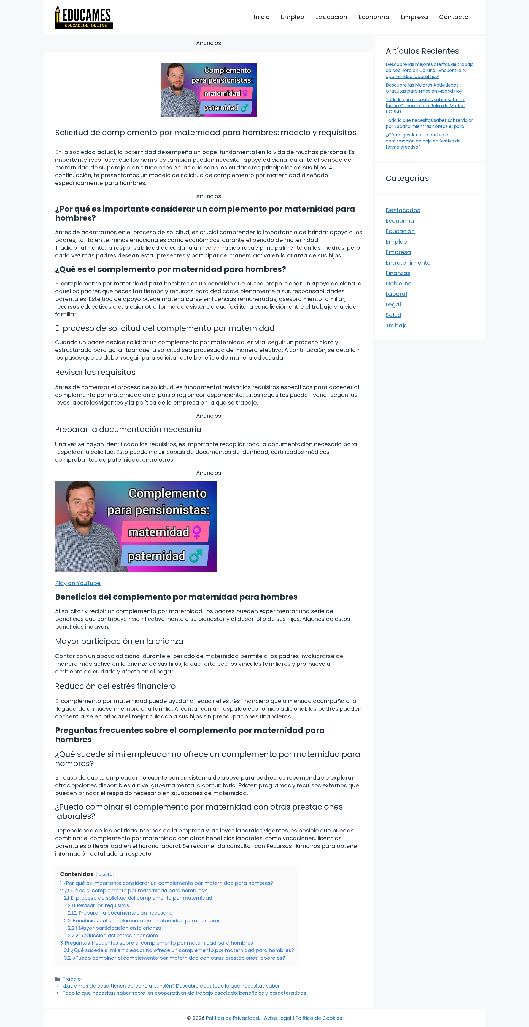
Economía (374, 17)
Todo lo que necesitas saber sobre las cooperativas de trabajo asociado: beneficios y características (184, 993)
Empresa (414, 17)
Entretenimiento (408, 262)
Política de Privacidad (232, 1018)
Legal (393, 304)
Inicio (262, 17)
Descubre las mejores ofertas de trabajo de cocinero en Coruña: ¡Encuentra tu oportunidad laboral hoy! (430, 70)
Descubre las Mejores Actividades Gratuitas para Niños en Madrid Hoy (424, 88)
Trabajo (72, 979)
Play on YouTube (78, 583)
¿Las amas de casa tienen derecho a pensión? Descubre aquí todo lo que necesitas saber (171, 986)
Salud (393, 315)
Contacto (453, 17)
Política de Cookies (318, 1018)
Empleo (292, 17)
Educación (331, 17)
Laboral (396, 294)
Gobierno (399, 283)
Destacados (403, 210)
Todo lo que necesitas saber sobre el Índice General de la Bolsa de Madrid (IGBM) (425, 105)
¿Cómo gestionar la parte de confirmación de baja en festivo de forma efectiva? (423, 141)
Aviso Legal (277, 1018)
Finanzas (398, 273)
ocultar (106, 874)
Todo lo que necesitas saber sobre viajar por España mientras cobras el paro (429, 123)
